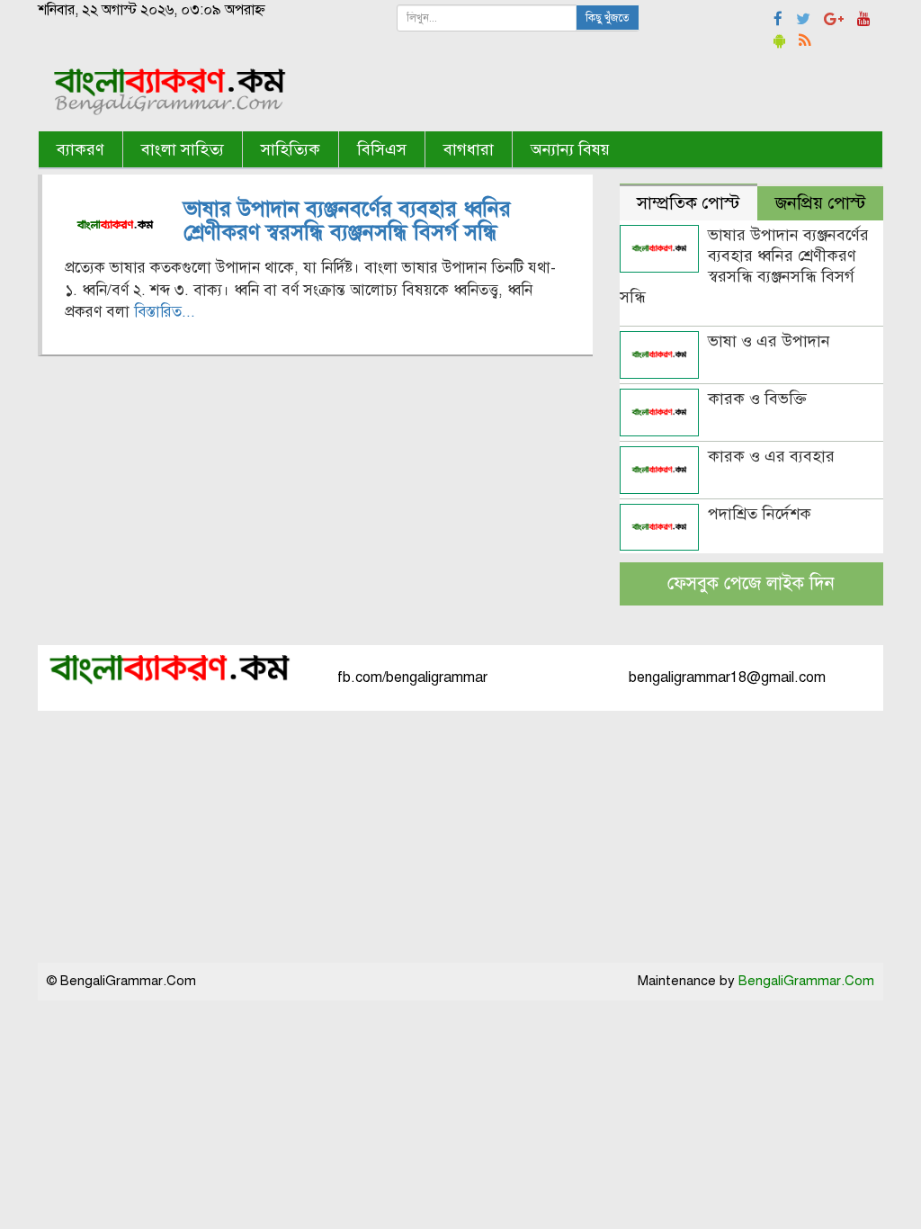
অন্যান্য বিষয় (570, 149)
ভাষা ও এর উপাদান (769, 341)
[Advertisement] (460, 837)
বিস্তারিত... (164, 311)
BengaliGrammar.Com (806, 981)
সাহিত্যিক (290, 149)
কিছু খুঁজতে (608, 18)
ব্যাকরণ (80, 149)
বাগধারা (468, 149)
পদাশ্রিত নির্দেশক (759, 514)
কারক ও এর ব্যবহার (771, 456)
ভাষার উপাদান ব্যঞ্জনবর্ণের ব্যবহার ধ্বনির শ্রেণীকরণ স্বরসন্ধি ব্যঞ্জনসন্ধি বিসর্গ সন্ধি (347, 220)
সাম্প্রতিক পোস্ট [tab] (688, 203)
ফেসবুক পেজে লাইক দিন (751, 583)
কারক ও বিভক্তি (757, 398)
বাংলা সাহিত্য (182, 149)
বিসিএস (382, 149)
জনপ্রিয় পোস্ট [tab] (820, 203)
